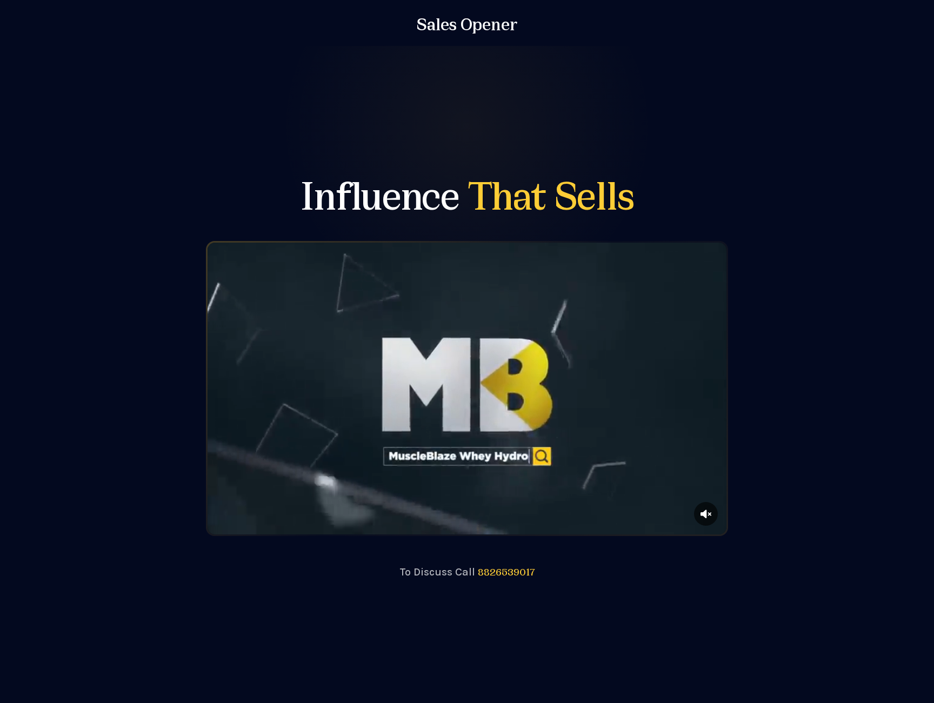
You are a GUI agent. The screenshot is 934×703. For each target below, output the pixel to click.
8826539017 (506, 571)
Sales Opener (467, 22)
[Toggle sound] (706, 514)
